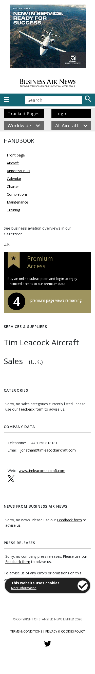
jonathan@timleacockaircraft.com (48, 450)
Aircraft (13, 163)
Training (13, 210)
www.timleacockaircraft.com (42, 470)
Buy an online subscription (28, 278)
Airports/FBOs (18, 170)
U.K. (7, 244)
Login (61, 113)
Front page (16, 155)
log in (60, 278)
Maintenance (17, 202)
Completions (17, 194)
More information (23, 588)
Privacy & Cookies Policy (65, 631)
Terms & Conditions (26, 631)
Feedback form (31, 409)
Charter (13, 186)
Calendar (14, 178)
